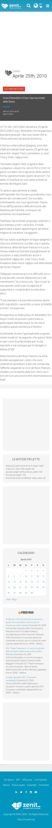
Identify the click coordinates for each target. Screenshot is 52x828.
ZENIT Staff (8, 114)
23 (32, 587)
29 (26, 593)
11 (43, 576)
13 (14, 582)
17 (37, 582)
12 (9, 582)
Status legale (18, 785)
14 (20, 582)
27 (14, 593)
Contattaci (44, 785)
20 (14, 587)
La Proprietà (40, 779)
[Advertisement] (26, 39)
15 (26, 582)
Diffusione (27, 779)
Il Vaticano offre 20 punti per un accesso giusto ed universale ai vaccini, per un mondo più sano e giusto (24, 622)
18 (43, 582)
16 (32, 582)
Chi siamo (9, 779)
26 (9, 593)
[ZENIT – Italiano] (15, 6)
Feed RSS (27, 612)
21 (20, 587)
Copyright (32, 785)
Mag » (14, 599)
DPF (18, 779)
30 (32, 593)
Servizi (6, 785)
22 (26, 587)
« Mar (8, 599)
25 (43, 587)
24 (37, 587)
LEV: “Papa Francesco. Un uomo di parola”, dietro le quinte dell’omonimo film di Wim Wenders (25, 651)
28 (20, 593)
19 (9, 587)
